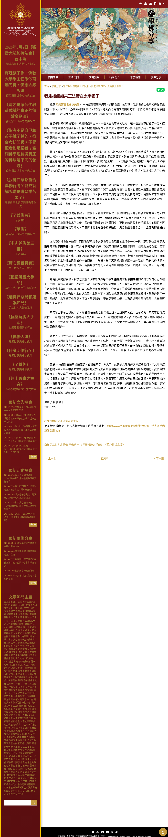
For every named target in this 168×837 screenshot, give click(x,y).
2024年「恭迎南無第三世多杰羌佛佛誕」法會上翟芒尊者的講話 (20, 429)
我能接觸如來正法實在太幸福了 (62, 421)
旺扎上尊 (26, 702)
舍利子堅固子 (22, 727)
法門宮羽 (22, 652)
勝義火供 (15, 772)
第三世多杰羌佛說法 (20, 268)
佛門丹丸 (26, 709)
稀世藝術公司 (28, 775)
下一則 (160, 458)
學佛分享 (29, 759)
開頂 (22, 699)
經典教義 (11, 731)
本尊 (27, 778)
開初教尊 (13, 778)
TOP (163, 834)
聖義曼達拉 (23, 674)
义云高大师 (16, 617)
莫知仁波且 (29, 705)
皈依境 (10, 762)
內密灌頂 (24, 772)
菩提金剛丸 (9, 658)
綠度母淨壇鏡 (15, 649)
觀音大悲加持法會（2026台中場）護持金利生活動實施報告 (20, 478)
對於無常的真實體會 (19, 570)
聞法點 (21, 756)
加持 (31, 718)
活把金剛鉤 (14, 715)
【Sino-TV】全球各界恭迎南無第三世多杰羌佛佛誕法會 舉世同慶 (20, 418)
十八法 (14, 753)
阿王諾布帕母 (28, 620)
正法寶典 (20, 254)
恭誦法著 (15, 668)
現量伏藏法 (30, 630)
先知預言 (20, 731)
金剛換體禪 (14, 690)
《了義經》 (20, 364)
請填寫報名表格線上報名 (20, 64)
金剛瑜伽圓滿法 (14, 775)
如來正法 (19, 791)
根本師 (16, 671)
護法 (6, 778)
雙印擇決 (18, 712)
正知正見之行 (24, 608)
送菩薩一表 (23, 765)
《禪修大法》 (20, 337)
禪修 (11, 627)
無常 (24, 737)
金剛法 (25, 649)
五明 (25, 781)
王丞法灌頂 (9, 601)
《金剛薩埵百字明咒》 (19, 664)
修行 (32, 617)
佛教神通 (13, 652)
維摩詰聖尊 (9, 791)
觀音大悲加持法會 (17, 639)
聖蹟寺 (12, 611)
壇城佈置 (31, 652)
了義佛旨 (20, 220)
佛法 (22, 630)
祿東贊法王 (12, 614)
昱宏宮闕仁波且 (20, 718)
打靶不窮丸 (12, 781)
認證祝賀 (8, 633)
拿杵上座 (29, 699)
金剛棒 (21, 750)
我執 (13, 727)
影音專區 (13, 756)
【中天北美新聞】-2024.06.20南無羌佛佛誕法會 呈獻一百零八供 (20, 449)
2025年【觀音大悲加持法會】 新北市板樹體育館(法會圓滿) (20, 517)
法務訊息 (18, 627)
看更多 (33, 457)
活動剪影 (13, 674)
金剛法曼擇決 (30, 787)
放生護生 (8, 709)
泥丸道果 (17, 633)
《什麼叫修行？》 (20, 351)
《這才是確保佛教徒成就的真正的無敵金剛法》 (20, 111)
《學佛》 (20, 229)
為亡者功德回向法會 (13, 624)
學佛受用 (13, 740)
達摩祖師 (26, 633)
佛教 (22, 646)
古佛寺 (14, 642)
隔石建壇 (27, 627)
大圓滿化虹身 (26, 734)
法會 (11, 712)
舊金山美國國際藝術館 (20, 661)
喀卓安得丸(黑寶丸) (18, 687)
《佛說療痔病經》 (15, 768)
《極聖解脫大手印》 (91, 444)
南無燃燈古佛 (26, 668)
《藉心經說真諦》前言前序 (20, 389)
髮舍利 (21, 778)
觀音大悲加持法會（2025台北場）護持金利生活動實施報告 (20, 505)
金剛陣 (16, 759)
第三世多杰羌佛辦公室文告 (24, 655)
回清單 (104, 458)
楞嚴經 (16, 646)
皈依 (20, 781)
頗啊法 (7, 655)
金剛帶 (25, 617)
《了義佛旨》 (20, 215)
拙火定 (33, 674)
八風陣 (28, 743)
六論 (17, 601)
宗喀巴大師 (14, 630)
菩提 (22, 759)
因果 (6, 740)
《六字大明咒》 (27, 715)
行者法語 (8, 765)
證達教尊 (31, 762)
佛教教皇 (15, 721)
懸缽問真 (22, 784)
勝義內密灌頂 (26, 690)
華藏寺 (19, 683)
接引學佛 (17, 620)
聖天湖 (21, 743)
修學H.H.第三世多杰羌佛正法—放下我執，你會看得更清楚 (20, 562)
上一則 (52, 458)
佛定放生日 (18, 693)
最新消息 (22, 740)
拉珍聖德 (24, 671)
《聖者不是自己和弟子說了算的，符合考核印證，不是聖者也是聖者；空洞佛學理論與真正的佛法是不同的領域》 (20, 148)
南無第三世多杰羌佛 (67, 104)
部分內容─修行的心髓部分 (20, 287)
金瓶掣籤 (31, 737)
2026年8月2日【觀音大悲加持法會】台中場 (20, 53)
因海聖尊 (11, 683)
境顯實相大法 (20, 762)
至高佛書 (29, 731)
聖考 (15, 765)
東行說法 (29, 768)
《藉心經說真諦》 (20, 263)
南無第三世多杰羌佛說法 (20, 95)
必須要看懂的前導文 (20, 327)
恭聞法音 (8, 718)
